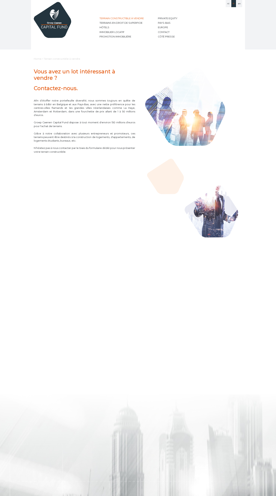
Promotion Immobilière (115, 36)
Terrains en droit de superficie (121, 22)
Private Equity (167, 18)
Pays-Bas (164, 22)
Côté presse (166, 36)
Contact (164, 32)
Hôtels (104, 27)
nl (228, 3)
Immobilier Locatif (112, 32)
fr (234, 3)
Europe (163, 27)
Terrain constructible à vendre (122, 18)
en (239, 3)
